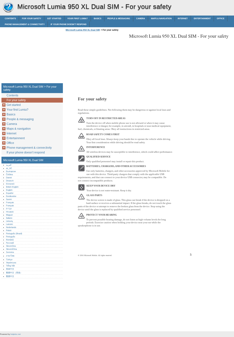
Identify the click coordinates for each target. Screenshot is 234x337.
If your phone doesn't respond (68, 24)
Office (220, 18)
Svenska (10, 252)
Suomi (9, 199)
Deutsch (10, 181)
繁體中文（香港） (14, 273)
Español (9, 193)
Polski (8, 230)
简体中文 (10, 269)
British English (12, 187)
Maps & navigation (161, 18)
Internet (183, 18)
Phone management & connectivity (25, 24)
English (9, 190)
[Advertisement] (95, 58)
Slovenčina (11, 246)
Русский (10, 243)
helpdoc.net (16, 334)
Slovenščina (11, 249)
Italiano (9, 218)
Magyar (9, 215)
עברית (9, 209)
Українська (11, 262)
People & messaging (118, 18)
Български (11, 171)
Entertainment (202, 18)
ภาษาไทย (10, 256)
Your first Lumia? (77, 18)
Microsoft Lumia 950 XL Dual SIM (8, 7)
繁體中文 (10, 276)
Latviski (9, 224)
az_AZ (9, 168)
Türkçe (9, 259)
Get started (54, 18)
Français (10, 202)
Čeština (9, 174)
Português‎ (10, 237)
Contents (10, 18)
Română (10, 240)
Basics (97, 18)
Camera (140, 18)
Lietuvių (9, 221)
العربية (8, 165)
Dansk (9, 177)
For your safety (31, 18)
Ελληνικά (10, 184)
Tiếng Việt (10, 266)
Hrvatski (10, 212)
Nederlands (11, 227)
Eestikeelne (11, 196)
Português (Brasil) (14, 233)
